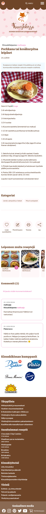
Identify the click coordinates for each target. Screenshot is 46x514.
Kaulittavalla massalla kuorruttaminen (17, 424)
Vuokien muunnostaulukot (12, 408)
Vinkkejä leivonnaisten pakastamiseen (17, 421)
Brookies (5, 450)
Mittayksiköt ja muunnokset (13, 405)
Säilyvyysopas (7, 418)
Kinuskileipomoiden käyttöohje (14, 479)
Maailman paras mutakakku (12, 439)
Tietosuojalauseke (9, 476)
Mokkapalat (6, 444)
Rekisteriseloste (8, 473)
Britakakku (5, 455)
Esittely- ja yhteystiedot (11, 489)
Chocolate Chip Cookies (11, 434)
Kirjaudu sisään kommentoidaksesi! (17, 291)
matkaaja (21, 307)
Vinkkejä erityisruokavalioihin (13, 415)
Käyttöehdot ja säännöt (11, 470)
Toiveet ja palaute (8, 492)
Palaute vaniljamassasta (11, 495)
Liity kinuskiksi (7, 467)
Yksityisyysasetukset (10, 498)
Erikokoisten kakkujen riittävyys (15, 412)
